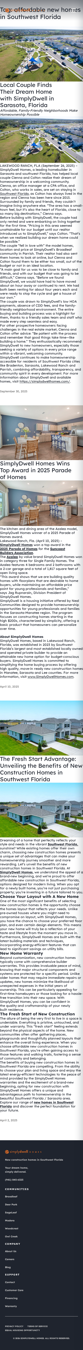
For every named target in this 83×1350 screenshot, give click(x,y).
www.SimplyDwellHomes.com (51, 677)
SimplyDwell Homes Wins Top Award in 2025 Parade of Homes (36, 470)
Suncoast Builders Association (32, 551)
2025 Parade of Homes (18, 549)
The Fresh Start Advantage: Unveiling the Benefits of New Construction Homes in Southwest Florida (41, 769)
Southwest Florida (14, 194)
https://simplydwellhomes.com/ (45, 381)
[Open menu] (73, 10)
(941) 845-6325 (14, 1179)
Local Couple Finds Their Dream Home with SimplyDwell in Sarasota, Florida (27, 95)
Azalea (12, 557)
